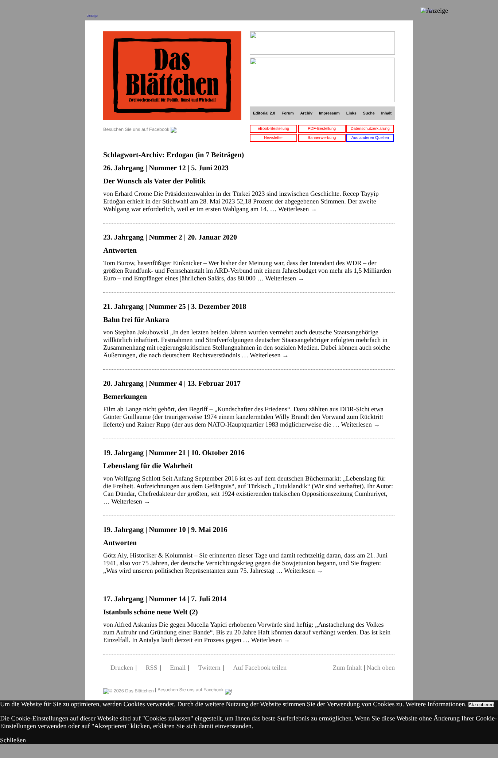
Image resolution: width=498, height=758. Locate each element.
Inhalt (386, 113)
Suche (369, 113)
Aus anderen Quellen (370, 138)
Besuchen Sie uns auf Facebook (137, 129)
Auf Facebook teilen (260, 667)
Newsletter (273, 138)
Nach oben (381, 667)
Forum (287, 113)
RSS (151, 667)
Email (178, 667)
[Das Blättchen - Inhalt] (172, 76)
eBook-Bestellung (273, 129)
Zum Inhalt (347, 667)
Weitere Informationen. (436, 704)
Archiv (306, 113)
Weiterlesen (297, 209)
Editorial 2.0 (264, 113)
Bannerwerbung (322, 138)
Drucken (121, 667)
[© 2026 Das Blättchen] (128, 689)
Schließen (13, 740)
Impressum (329, 113)
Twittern (209, 667)
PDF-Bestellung (322, 129)
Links (351, 113)
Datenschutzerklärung (370, 129)
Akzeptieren (481, 704)
